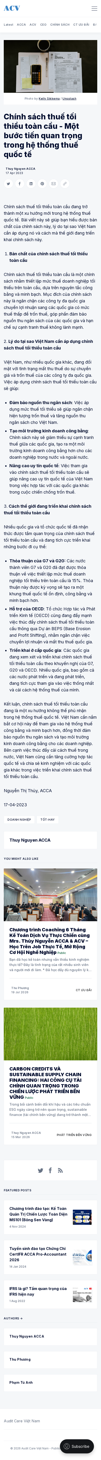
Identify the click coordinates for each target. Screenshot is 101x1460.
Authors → (13, 1318)
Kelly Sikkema (49, 98)
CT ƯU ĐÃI (81, 24)
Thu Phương (20, 988)
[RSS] (60, 1170)
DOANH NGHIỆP (19, 819)
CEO (43, 24)
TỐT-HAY (47, 819)
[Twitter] (40, 1170)
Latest (8, 24)
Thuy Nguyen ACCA (20, 168)
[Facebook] (50, 1170)
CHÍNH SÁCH (60, 24)
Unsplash (69, 98)
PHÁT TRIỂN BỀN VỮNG (74, 1135)
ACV (33, 24)
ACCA (21, 24)
